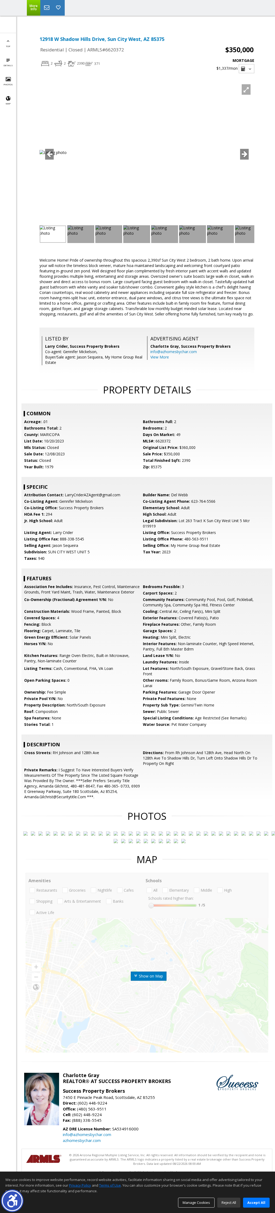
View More (159, 357)
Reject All (229, 1202)
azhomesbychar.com (82, 1140)
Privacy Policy (80, 1185)
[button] (12, 1200)
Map (8, 103)
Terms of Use (110, 1185)
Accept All (256, 1202)
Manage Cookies (196, 1202)
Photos (8, 84)
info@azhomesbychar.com (173, 351)
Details (8, 65)
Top (8, 46)
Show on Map (150, 976)
